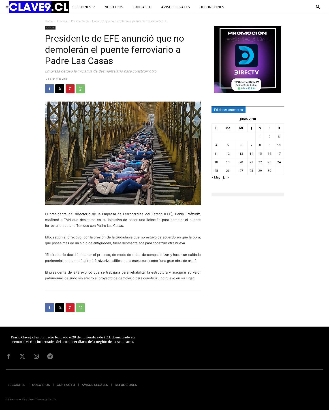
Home (49, 21)
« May (216, 177)
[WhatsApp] (80, 88)
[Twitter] (22, 356)
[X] (59, 88)
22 (260, 162)
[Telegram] (50, 356)
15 (260, 153)
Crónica (62, 21)
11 (216, 153)
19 (228, 162)
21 (251, 162)
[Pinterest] (70, 88)
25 (216, 170)
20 (241, 162)
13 (241, 153)
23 (269, 162)
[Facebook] (49, 88)
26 (228, 170)
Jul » (226, 177)
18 (216, 162)
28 (251, 170)
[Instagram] (36, 356)
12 (228, 153)
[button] (318, 7)
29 (260, 170)
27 (241, 170)
